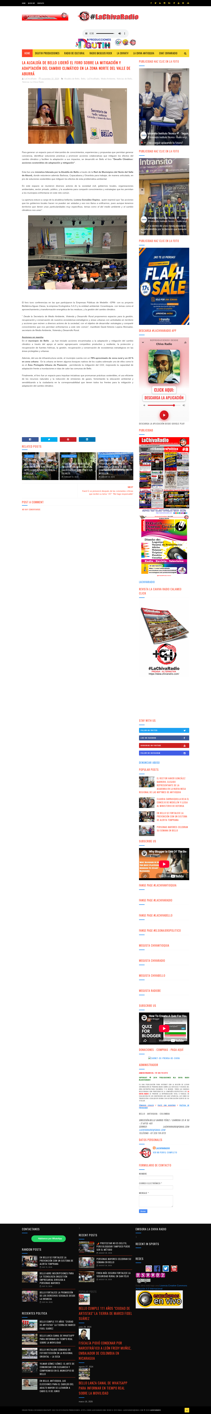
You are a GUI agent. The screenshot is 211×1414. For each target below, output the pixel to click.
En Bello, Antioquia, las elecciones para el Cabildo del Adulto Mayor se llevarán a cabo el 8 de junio (57, 1386)
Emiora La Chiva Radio (109, 456)
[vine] (174, 3)
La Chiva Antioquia (143, 53)
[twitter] (155, 3)
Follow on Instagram (150, 753)
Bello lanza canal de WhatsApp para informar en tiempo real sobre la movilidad (57, 1339)
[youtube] (178, 3)
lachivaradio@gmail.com (152, 1129)
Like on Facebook (148, 738)
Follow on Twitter (149, 730)
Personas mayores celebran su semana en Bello (172, 828)
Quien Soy (31, 3)
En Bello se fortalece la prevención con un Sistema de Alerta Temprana (172, 816)
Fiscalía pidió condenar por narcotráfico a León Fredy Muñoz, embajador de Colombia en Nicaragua (105, 1350)
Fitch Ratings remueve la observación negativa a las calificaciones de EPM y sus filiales (77, 468)
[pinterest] (183, 3)
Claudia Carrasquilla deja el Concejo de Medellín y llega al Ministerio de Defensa (173, 802)
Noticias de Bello (124, 79)
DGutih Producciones (47, 53)
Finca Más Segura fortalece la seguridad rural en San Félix (114, 1274)
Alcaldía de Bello (71, 79)
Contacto (40, 3)
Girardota (29, 456)
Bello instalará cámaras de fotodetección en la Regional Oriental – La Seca (56, 1353)
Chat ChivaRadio (168, 53)
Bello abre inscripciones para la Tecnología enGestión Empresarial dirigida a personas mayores (57, 1278)
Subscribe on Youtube (151, 745)
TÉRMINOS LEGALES (146, 1105)
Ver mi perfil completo (165, 1152)
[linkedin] (160, 3)
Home (24, 3)
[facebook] (151, 3)
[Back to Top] (187, 1410)
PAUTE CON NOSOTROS (167, 1105)
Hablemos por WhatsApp (50, 1239)
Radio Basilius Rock (101, 53)
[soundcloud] (188, 3)
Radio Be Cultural (74, 53)
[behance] (169, 3)
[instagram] (164, 3)
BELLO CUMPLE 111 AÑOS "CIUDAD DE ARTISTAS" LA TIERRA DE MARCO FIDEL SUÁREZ (57, 1325)
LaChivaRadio (93, 79)
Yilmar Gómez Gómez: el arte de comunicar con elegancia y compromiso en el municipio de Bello (57, 1369)
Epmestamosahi (69, 456)
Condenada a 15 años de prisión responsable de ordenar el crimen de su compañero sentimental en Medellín (114, 467)
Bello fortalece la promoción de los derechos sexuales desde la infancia (57, 1295)
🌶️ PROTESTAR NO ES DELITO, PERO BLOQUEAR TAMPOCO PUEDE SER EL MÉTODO (113, 1246)
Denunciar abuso (149, 762)
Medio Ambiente (108, 79)
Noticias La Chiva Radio (33, 82)
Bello (83, 79)
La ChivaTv (122, 53)
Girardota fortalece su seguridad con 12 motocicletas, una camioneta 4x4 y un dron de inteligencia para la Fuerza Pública (39, 465)
